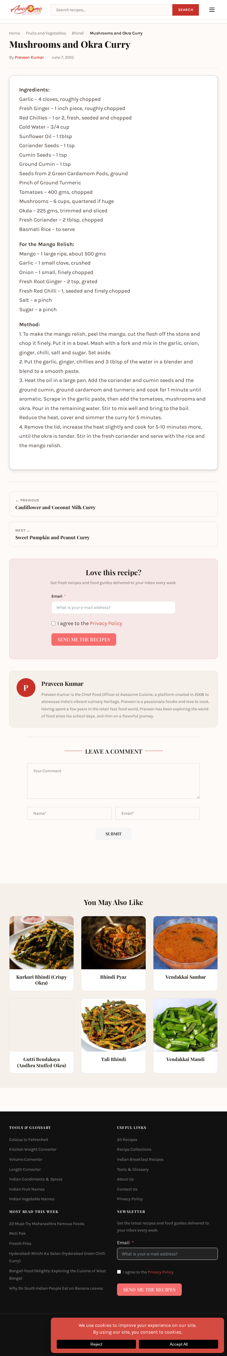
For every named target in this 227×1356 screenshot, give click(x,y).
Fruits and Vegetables (46, 33)
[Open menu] (212, 10)
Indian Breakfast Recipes (140, 1159)
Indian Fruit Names (27, 1188)
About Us (125, 1179)
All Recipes (127, 1139)
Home (14, 33)
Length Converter (25, 1169)
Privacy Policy (106, 623)
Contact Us (127, 1188)
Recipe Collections (134, 1149)
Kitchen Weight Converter (32, 1149)
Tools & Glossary (133, 1169)
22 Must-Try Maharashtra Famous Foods (46, 1223)
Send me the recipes (84, 639)
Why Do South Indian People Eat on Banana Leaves (56, 1288)
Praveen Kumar (29, 57)
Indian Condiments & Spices (35, 1179)
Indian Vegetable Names (31, 1198)
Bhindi (78, 33)
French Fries (20, 1243)
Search (185, 10)
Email (56, 596)
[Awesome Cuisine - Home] (26, 10)
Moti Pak (17, 1233)
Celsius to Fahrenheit (28, 1139)
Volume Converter (25, 1159)
